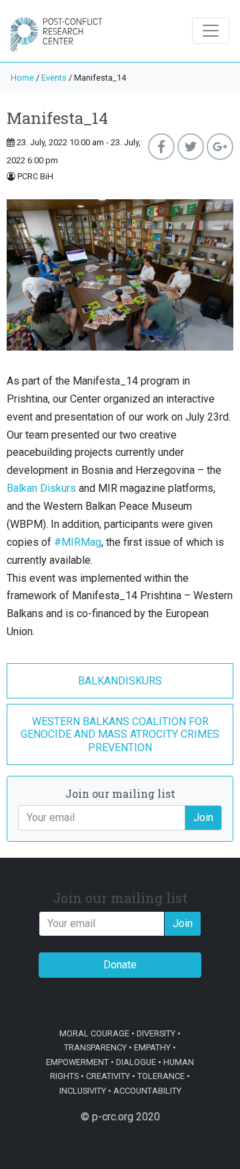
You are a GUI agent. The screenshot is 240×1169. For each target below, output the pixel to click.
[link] (41, 488)
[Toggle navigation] (210, 30)
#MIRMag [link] (77, 542)
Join (203, 817)
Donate (120, 964)
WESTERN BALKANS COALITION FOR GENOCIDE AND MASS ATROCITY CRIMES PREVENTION (120, 734)
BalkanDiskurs (120, 680)
